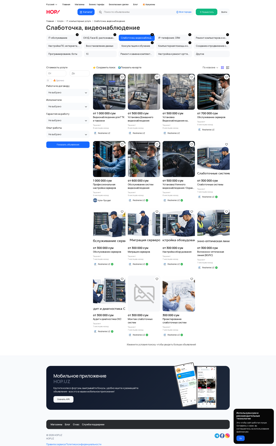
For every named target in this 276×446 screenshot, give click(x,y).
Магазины (79, 4)
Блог (135, 4)
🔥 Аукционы (149, 4)
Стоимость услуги (56, 67)
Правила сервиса (56, 444)
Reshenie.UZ (104, 133)
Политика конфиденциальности (83, 444)
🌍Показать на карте (129, 67)
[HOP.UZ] (55, 12)
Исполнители (54, 100)
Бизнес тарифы (96, 4)
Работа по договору (58, 86)
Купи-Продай (104, 200)
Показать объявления (68, 144)
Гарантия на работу (57, 113)
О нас (76, 424)
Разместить (208, 12)
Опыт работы (54, 127)
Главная (66, 4)
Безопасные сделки (119, 4)
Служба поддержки (93, 424)
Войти (224, 12)
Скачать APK (63, 399)
